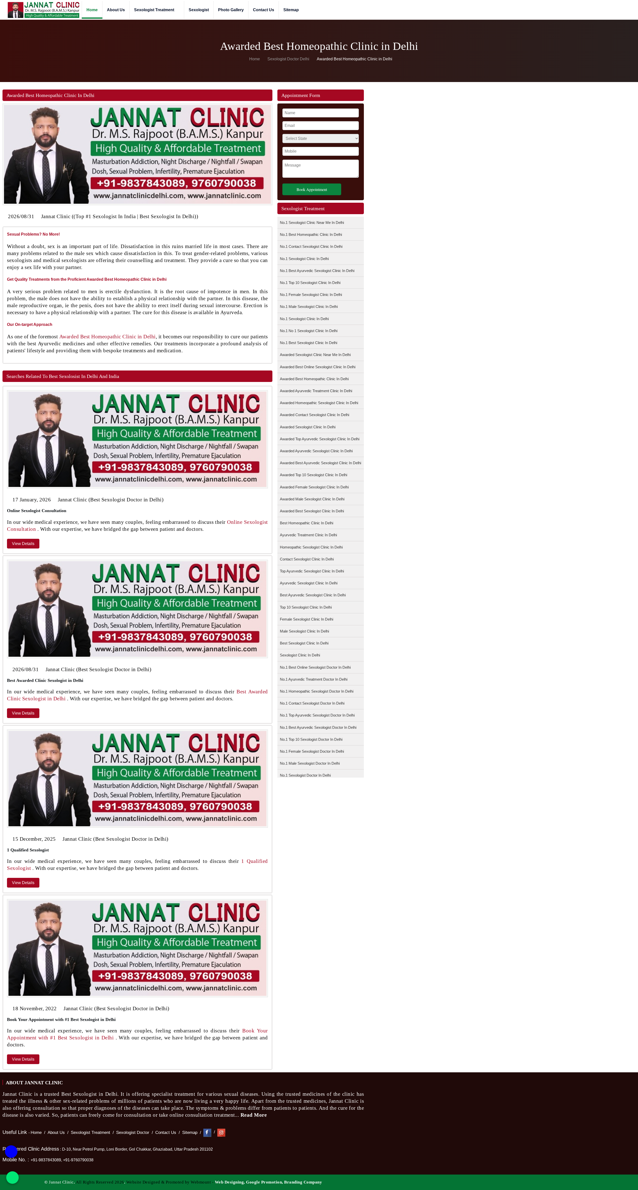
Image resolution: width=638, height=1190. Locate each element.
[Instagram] (221, 1132)
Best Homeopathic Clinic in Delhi (306, 523)
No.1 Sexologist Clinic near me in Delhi (312, 222)
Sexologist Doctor (132, 1132)
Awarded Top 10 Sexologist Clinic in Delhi (313, 475)
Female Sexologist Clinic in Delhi (306, 619)
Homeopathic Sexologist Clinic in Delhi (311, 547)
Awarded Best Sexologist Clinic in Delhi (312, 511)
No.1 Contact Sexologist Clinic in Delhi (311, 246)
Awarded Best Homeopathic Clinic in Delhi (314, 379)
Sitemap (291, 10)
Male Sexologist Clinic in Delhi (304, 631)
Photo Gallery (231, 10)
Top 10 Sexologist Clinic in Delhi (306, 607)
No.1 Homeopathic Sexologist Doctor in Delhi (316, 691)
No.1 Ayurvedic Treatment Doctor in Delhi (313, 679)
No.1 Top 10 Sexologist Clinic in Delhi (310, 282)
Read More (254, 1115)
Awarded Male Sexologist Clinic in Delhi (312, 499)
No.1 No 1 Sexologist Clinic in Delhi (308, 331)
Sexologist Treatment (154, 10)
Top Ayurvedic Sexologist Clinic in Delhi (312, 571)
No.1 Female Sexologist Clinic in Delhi (311, 294)
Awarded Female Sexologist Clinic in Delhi (314, 487)
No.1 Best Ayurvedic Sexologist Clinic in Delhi (317, 271)
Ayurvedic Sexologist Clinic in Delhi (308, 583)
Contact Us (263, 10)
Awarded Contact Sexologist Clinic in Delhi (314, 415)
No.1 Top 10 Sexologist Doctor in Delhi (311, 739)
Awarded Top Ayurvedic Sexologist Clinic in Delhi (319, 439)
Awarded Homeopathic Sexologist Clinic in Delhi (319, 403)
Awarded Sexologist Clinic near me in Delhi (315, 355)
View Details (23, 544)
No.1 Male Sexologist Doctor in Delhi (310, 763)
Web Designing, (230, 1182)
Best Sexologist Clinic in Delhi (304, 643)
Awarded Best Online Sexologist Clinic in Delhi (317, 367)
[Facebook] (207, 1132)
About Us (116, 10)
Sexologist (199, 10)
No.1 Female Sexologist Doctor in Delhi (312, 751)
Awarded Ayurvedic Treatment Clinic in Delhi (316, 391)
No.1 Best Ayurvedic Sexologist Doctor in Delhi (318, 727)
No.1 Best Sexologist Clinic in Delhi (308, 343)
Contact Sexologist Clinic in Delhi (307, 559)
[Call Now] (11, 1156)
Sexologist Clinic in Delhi (300, 655)
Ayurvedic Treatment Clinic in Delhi (308, 535)
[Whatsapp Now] (12, 1177)
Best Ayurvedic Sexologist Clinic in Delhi (313, 595)
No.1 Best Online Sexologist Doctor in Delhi (315, 667)
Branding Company (303, 1182)
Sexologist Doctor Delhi (288, 59)
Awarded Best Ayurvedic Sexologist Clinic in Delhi (320, 463)
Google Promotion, (264, 1182)
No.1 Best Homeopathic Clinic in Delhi (311, 234)
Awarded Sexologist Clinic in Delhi (307, 427)
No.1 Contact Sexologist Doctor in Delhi (312, 703)
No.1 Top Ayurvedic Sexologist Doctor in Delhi (317, 715)
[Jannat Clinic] (43, 10)
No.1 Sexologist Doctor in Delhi (305, 775)
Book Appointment (312, 189)
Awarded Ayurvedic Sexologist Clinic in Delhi (316, 451)
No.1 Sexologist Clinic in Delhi (304, 259)
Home (92, 10)
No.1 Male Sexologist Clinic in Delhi (309, 306)
